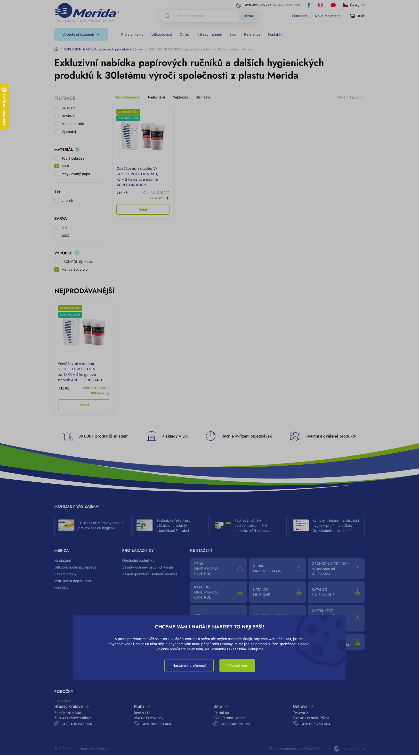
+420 (257, 5)
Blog (232, 34)
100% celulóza (73, 158)
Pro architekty (132, 34)
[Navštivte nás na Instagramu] (320, 5)
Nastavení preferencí (189, 665)
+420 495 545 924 (76, 724)
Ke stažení (62, 560)
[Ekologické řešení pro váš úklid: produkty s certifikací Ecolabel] (145, 526)
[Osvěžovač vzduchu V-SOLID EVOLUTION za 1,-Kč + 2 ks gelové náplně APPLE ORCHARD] (142, 135)
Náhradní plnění (209, 34)
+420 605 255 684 (315, 724)
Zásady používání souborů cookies (149, 574)
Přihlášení (299, 16)
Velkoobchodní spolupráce (75, 567)
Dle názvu (203, 97)
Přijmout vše (237, 665)
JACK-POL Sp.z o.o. (77, 262)
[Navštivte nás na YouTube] (333, 5)
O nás (184, 34)
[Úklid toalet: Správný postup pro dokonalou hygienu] (66, 526)
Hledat (248, 16)
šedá (65, 235)
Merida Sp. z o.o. (75, 269)
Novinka (68, 116)
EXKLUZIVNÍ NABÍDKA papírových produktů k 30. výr (103, 49)
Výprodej (69, 132)
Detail (142, 209)
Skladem (68, 108)
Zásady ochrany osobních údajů (147, 567)
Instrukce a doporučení (72, 581)
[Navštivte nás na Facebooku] (309, 5)
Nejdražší (180, 97)
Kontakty (275, 34)
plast (65, 166)
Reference (252, 34)
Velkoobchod (161, 34)
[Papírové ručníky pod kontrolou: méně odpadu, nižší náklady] (223, 526)
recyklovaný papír (76, 174)
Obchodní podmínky (138, 560)
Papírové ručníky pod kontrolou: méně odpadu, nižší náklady (251, 525)
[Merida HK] (87, 12)
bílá (64, 227)
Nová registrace (327, 16)
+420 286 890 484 (156, 724)
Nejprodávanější (127, 97)
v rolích (67, 200)
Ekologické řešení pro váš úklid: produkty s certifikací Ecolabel (173, 525)
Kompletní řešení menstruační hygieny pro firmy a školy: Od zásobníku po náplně (336, 525)
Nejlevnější (156, 97)
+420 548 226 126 (235, 724)
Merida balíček (73, 124)
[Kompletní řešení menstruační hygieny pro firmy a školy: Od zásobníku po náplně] (301, 526)
